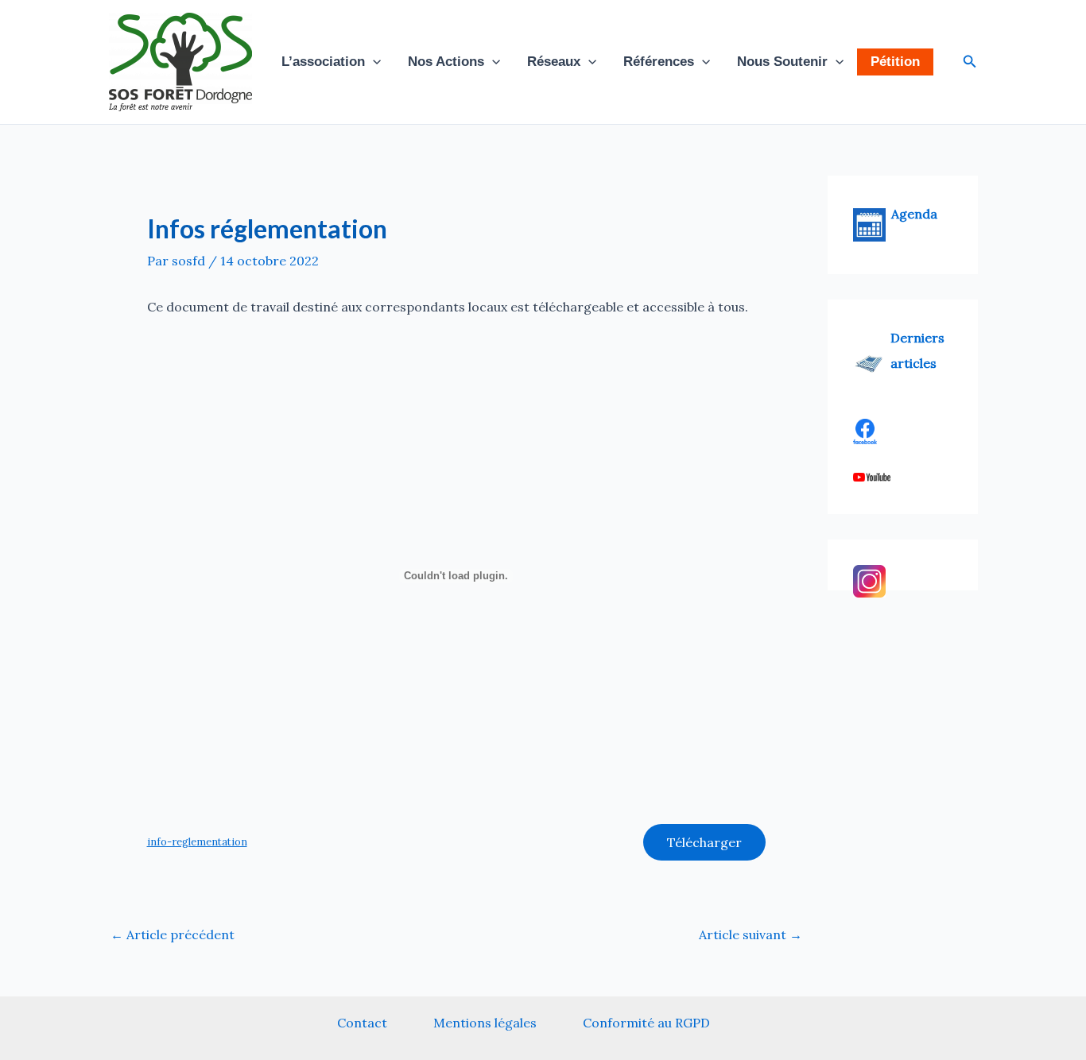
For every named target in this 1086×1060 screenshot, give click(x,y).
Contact (362, 1023)
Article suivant (750, 934)
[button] (373, 61)
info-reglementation (197, 842)
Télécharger (704, 842)
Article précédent (173, 934)
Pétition (895, 61)
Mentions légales (485, 1023)
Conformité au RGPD (646, 1023)
